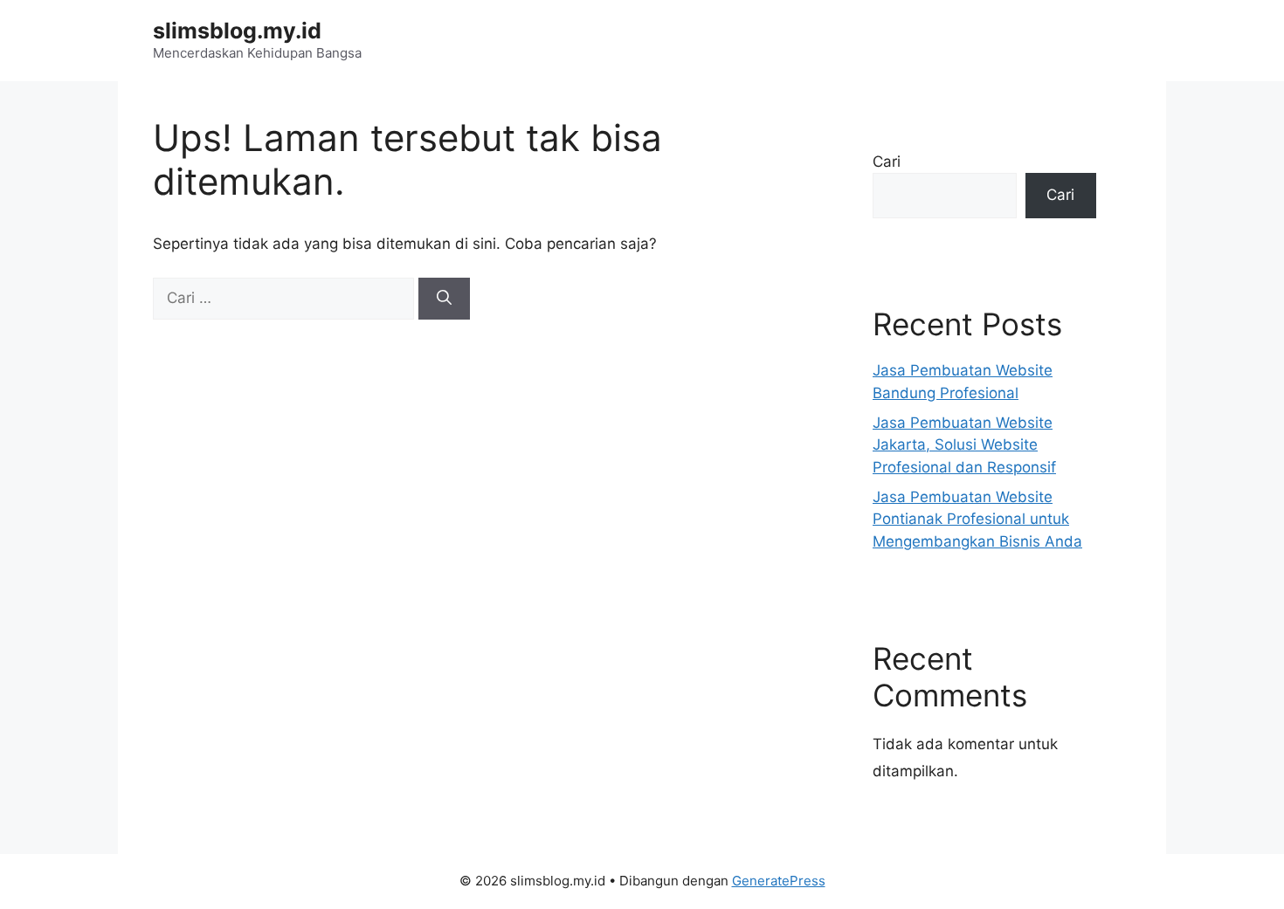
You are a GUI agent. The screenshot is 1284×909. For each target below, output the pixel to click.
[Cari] (444, 299)
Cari (887, 161)
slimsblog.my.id (237, 30)
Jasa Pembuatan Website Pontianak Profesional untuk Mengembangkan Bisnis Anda (977, 519)
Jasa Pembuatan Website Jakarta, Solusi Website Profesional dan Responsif (964, 445)
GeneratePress (778, 880)
